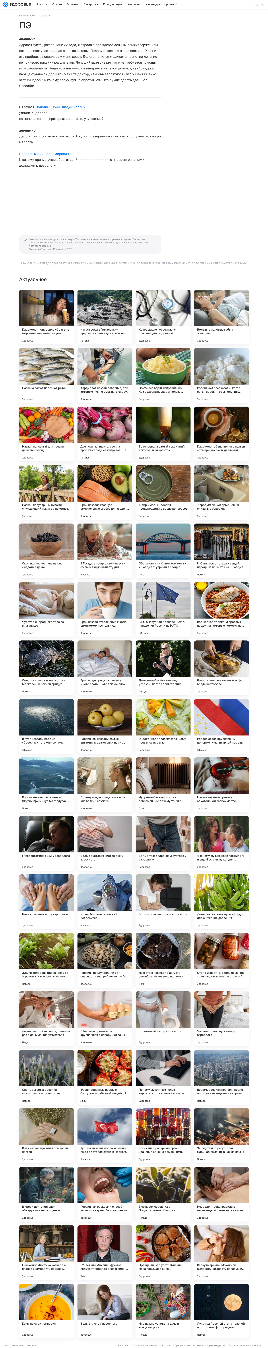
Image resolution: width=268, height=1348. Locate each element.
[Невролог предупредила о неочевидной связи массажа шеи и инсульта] (221, 1194)
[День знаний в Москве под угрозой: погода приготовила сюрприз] (163, 667)
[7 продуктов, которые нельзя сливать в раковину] (221, 492)
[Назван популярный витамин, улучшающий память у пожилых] (46, 492)
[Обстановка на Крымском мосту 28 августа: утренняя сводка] (163, 551)
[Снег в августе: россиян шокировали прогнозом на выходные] (46, 1077)
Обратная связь (181, 1345)
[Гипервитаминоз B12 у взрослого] (46, 843)
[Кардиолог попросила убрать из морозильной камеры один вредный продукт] (46, 317)
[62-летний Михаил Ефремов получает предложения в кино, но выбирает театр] (104, 1252)
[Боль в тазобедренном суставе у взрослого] (163, 843)
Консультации (27, 15)
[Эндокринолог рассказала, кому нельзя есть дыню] (163, 726)
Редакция (123, 1345)
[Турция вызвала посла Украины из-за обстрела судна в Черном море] (104, 1135)
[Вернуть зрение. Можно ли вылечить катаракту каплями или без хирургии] (221, 1252)
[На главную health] (19, 4)
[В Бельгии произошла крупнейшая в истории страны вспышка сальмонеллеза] (104, 1018)
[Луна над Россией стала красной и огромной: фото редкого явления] (221, 1311)
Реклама (31, 1345)
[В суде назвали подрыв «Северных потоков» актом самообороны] (46, 726)
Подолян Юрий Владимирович (60, 107)
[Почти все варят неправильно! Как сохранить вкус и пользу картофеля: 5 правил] (163, 375)
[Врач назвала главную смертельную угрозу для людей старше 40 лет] (104, 492)
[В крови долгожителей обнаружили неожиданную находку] (46, 1194)
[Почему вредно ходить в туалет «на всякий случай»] (104, 784)
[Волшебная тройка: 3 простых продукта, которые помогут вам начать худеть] (221, 609)
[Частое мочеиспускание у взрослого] (221, 1018)
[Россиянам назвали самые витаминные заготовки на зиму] (104, 726)
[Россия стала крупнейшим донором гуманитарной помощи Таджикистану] (221, 726)
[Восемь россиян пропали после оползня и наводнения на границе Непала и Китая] (221, 1077)
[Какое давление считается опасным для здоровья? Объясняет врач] (163, 317)
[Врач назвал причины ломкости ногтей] (46, 1135)
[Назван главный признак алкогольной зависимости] (221, 784)
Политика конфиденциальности (244, 1345)
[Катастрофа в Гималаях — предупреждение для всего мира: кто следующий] (104, 317)
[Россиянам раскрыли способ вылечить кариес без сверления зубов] (104, 1194)
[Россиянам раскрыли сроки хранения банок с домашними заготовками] (163, 1135)
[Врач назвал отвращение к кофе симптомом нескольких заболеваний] (104, 609)
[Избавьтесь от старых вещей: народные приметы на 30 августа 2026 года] (221, 551)
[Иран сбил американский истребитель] (104, 901)
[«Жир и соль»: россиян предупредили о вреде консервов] (163, 492)
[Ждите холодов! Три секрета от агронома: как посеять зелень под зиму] (46, 960)
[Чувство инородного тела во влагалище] (46, 609)
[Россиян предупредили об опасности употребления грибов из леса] (104, 960)
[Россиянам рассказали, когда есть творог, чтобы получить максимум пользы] (221, 375)
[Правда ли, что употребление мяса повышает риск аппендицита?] (163, 1252)
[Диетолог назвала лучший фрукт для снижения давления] (221, 901)
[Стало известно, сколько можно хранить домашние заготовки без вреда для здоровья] (221, 960)
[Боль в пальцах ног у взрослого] (46, 901)
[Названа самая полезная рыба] (46, 375)
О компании (17, 1345)
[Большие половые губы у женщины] (221, 317)
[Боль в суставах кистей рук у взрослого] (104, 843)
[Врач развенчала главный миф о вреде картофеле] (221, 667)
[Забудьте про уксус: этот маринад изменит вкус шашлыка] (221, 1135)
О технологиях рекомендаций (209, 1345)
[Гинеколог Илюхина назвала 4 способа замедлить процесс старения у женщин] (46, 1252)
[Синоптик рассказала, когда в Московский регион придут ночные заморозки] (46, 667)
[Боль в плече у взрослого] (104, 1311)
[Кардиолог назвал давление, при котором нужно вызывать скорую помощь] (104, 375)
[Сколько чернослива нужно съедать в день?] (46, 551)
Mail (6, 1345)
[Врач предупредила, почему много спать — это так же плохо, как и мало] (104, 667)
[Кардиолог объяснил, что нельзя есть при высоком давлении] (221, 434)
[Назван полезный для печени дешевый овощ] (46, 434)
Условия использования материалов (150, 1345)
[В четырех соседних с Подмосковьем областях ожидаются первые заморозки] (163, 1194)
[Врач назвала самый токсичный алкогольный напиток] (163, 434)
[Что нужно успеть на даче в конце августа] (163, 1311)
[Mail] (5, 4)
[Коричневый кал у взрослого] (163, 1018)
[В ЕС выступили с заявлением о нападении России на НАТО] (163, 609)
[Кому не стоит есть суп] (46, 1311)
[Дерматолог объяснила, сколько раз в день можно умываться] (46, 1018)
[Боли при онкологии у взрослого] (163, 901)
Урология (45, 15)
